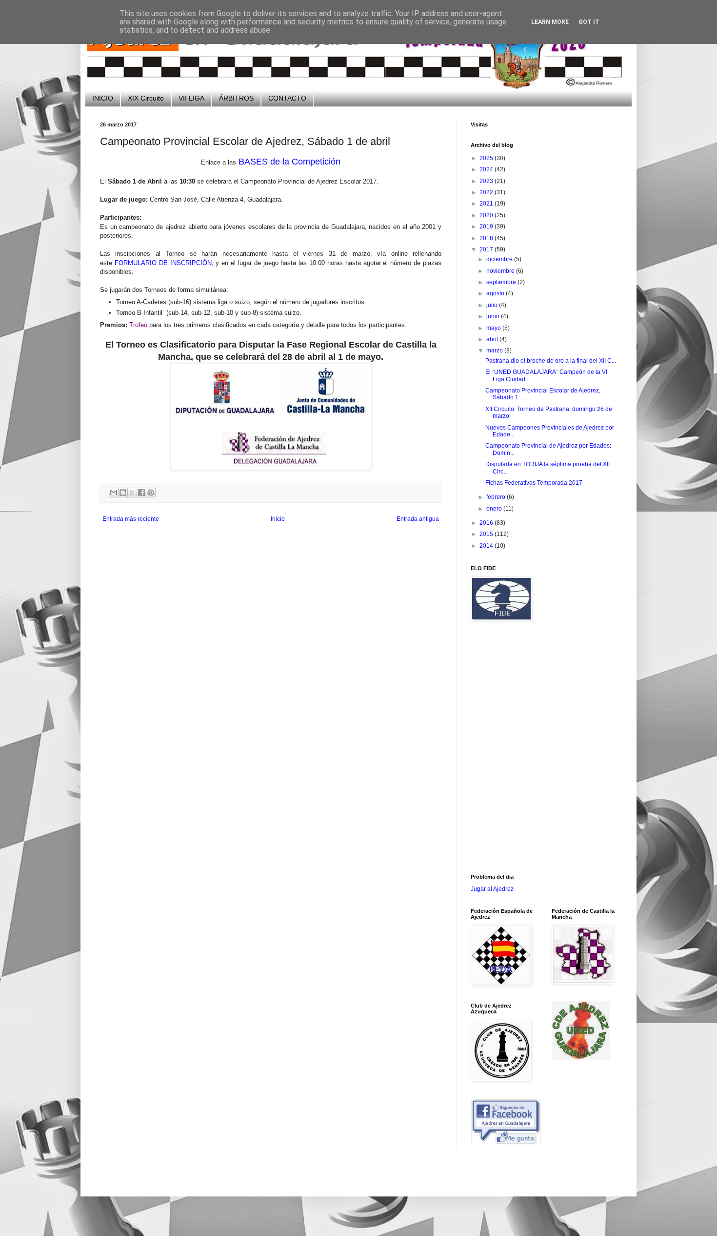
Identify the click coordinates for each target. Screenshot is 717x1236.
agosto (496, 293)
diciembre (500, 259)
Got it (588, 22)
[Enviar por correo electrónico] (114, 492)
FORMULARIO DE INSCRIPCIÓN (163, 263)
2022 (487, 192)
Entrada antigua (418, 518)
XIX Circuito (146, 98)
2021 (487, 203)
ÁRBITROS (236, 98)
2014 (487, 545)
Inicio (278, 518)
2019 (487, 226)
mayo (494, 328)
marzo (495, 350)
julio (492, 305)
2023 (487, 181)
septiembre (502, 282)
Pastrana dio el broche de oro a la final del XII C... (550, 360)
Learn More (550, 22)
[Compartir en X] (132, 492)
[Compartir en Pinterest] (151, 492)
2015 (487, 534)
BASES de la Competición (289, 161)
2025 (487, 158)
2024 (487, 169)
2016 (487, 522)
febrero (496, 497)
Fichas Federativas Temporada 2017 (533, 482)
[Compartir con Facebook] (141, 492)
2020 (487, 215)
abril (492, 339)
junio (493, 316)
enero (494, 508)
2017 (487, 249)
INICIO (102, 98)
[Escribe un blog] (123, 492)
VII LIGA (191, 98)
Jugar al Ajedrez (492, 889)
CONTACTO (287, 98)
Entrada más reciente (130, 518)
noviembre (501, 271)
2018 (487, 238)
